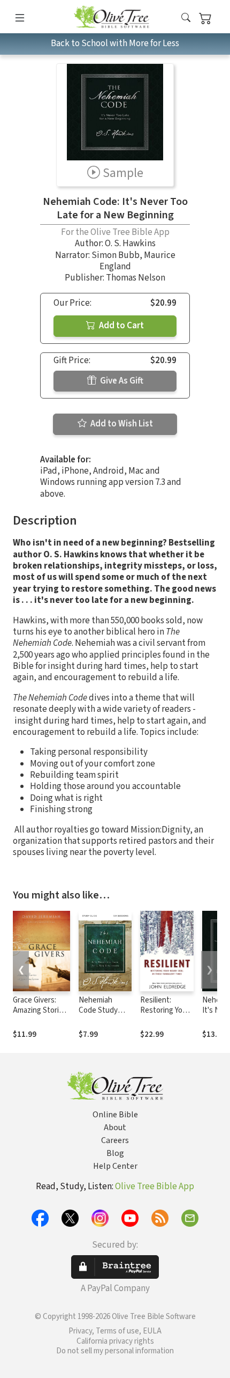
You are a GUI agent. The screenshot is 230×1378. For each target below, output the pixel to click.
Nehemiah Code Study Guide (98, 1010)
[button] (185, 18)
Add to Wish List (121, 423)
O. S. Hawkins (130, 243)
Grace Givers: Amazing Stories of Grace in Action (40, 1015)
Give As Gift (120, 380)
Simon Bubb (115, 255)
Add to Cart (120, 325)
